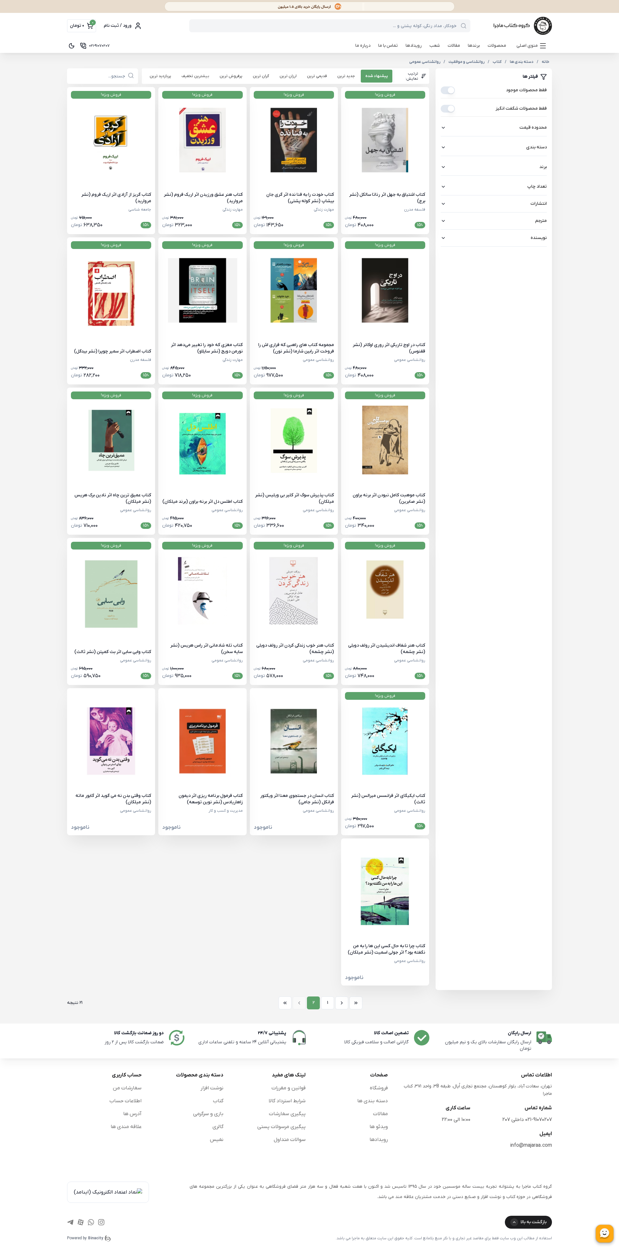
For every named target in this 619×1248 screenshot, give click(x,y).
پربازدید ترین (160, 76)
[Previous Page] (341, 1002)
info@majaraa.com (531, 1145)
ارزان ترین (288, 76)
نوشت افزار (212, 1088)
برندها (474, 46)
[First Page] (355, 1002)
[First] (355, 1002)
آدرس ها (132, 1114)
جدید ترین (346, 76)
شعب (434, 46)
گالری (217, 1127)
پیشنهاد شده (376, 76)
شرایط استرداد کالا (287, 1101)
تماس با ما (388, 46)
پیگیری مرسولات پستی (281, 1127)
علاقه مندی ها (126, 1127)
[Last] (285, 1002)
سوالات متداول (290, 1139)
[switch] (448, 90)
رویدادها (414, 46)
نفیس (216, 1139)
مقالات (453, 46)
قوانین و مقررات (288, 1088)
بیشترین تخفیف (195, 76)
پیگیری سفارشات (287, 1114)
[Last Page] (285, 1002)
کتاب (218, 1101)
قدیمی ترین (317, 76)
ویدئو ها (378, 1127)
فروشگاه (379, 1088)
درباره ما (362, 46)
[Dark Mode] (71, 46)
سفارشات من (127, 1088)
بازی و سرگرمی (208, 1114)
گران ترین (261, 76)
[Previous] (341, 1002)
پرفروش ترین (231, 76)
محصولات (496, 46)
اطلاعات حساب (125, 1101)
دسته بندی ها (372, 1101)
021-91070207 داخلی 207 (527, 1119)
